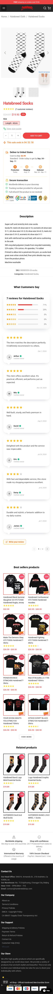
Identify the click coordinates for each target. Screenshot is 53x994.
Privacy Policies (8, 908)
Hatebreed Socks (36, 16)
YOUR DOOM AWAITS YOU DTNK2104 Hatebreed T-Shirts (12, 721)
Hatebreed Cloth (17, 16)
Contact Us (6, 939)
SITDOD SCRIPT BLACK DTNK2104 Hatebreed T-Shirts (38, 721)
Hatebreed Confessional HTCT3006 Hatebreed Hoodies (38, 600)
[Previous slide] (5, 53)
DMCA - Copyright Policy (12, 912)
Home (4, 16)
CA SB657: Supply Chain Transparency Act (19, 915)
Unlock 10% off (5, 982)
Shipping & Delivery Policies (13, 928)
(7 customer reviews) (24, 109)
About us (6, 900)
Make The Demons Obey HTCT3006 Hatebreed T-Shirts (13, 640)
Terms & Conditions (10, 904)
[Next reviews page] (47, 549)
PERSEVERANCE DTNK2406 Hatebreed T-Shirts (13, 680)
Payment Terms (8, 932)
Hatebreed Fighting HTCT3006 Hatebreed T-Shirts (38, 640)
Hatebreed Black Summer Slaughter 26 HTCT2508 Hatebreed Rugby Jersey (14, 600)
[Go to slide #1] (19, 92)
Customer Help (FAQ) (11, 943)
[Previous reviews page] (34, 549)
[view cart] (49, 8)
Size (5, 119)
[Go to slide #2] (33, 92)
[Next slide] (48, 53)
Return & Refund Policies (12, 935)
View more (26, 737)
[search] (44, 8)
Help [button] (48, 991)
